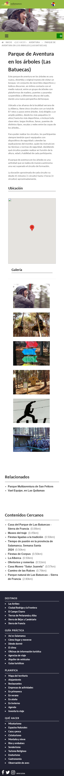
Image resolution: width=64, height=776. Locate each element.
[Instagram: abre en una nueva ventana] (13, 772)
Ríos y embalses (16, 743)
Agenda (12, 707)
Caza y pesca (14, 731)
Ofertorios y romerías (21, 562)
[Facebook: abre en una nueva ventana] (3, 772)
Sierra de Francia (16, 623)
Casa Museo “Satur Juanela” (26, 566)
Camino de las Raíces (21, 570)
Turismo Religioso (17, 751)
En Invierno (14, 703)
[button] (32, 228)
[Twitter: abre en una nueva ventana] (8, 772)
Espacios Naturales (17, 728)
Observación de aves (18, 763)
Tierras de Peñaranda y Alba (22, 616)
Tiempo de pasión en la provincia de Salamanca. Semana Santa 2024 (30, 545)
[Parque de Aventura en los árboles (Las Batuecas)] (32, 296)
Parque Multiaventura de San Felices (30, 486)
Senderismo (14, 747)
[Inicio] (11, 3)
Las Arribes (13, 604)
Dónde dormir (15, 644)
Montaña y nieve (16, 739)
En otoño (12, 699)
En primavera (15, 692)
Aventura (34, 42)
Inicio (9, 42)
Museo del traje (17, 533)
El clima (12, 648)
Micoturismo (14, 724)
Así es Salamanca (16, 636)
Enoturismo (14, 755)
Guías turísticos (16, 663)
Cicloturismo (14, 735)
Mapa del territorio (18, 676)
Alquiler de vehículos (19, 659)
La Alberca (14, 558)
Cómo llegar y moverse (20, 640)
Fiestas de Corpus (19, 554)
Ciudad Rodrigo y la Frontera (22, 608)
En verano (13, 695)
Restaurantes (15, 684)
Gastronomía (14, 759)
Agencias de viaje (17, 656)
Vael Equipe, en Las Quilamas (26, 490)
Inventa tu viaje (16, 711)
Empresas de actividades (20, 688)
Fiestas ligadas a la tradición (25, 537)
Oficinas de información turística (24, 652)
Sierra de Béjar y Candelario (22, 620)
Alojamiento (14, 680)
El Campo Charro (16, 612)
